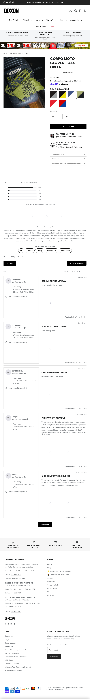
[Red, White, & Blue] (62, 104)
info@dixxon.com (18, 578)
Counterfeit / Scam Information (16, 657)
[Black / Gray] (54, 95)
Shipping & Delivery (12, 653)
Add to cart (68, 126)
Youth (62, 20)
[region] (45, 216)
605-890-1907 (16, 611)
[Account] (70, 10)
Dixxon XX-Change (12, 663)
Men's (38, 20)
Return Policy (52, 588)
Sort (66, 272)
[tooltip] (52, 227)
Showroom (51, 592)
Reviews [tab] (9, 257)
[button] (75, 10)
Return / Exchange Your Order (16, 650)
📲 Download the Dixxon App (58, 575)
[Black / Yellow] (62, 95)
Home (5, 53)
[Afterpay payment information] (66, 84)
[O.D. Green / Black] (80, 95)
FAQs (10, 567)
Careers (50, 578)
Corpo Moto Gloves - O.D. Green (18, 53)
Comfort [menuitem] (30, 250)
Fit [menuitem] (21, 250)
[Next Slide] (62, 216)
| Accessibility (59, 689)
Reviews (50, 595)
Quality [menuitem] (39, 250)
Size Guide (9, 646)
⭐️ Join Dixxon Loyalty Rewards (59, 571)
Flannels (26, 20)
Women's (50, 20)
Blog (49, 568)
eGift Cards (9, 660)
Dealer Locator (10, 643)
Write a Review (79, 264)
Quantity (53, 111)
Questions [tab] (21, 257)
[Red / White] (54, 104)
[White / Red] (71, 104)
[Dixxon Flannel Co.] (11, 10)
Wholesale (51, 581)
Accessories (74, 20)
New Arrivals (13, 20)
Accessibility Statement (13, 670)
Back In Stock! (41, 27)
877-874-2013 (16, 574)
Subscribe (54, 657)
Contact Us (9, 636)
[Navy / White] (71, 95)
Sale (52, 27)
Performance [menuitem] (51, 250)
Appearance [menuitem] (65, 250)
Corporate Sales (53, 585)
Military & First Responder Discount (18, 667)
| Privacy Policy (72, 687)
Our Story (50, 564)
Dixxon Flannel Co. (59, 687)
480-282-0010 (16, 593)
